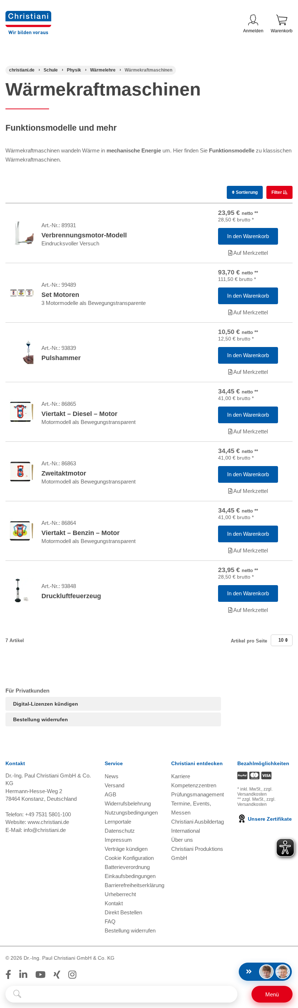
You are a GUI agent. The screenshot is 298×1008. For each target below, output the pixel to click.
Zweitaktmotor (63, 473)
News (111, 776)
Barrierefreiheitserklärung (134, 885)
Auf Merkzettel (250, 253)
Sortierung (246, 192)
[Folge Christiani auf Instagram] (72, 975)
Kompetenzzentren (193, 785)
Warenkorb (282, 30)
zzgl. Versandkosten (255, 792)
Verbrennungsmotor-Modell (84, 235)
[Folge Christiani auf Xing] (56, 975)
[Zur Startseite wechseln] (28, 15)
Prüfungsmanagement (197, 794)
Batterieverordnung (127, 867)
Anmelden (253, 30)
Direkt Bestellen (123, 912)
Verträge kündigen (126, 849)
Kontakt (114, 903)
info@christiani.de (45, 830)
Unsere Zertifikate (269, 819)
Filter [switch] (277, 192)
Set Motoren (60, 294)
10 (281, 640)
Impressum (118, 840)
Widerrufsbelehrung (128, 803)
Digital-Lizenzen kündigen (45, 704)
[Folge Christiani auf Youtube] (40, 975)
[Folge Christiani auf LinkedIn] (23, 975)
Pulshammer (61, 358)
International (185, 831)
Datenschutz (120, 831)
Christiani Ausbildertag (197, 822)
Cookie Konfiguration (129, 858)
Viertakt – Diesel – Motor (79, 413)
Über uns (182, 840)
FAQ (110, 921)
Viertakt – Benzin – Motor (80, 532)
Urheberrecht (120, 894)
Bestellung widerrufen (40, 719)
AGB (110, 794)
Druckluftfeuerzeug (71, 596)
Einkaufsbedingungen (130, 876)
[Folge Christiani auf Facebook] (8, 975)
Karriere (180, 776)
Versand (114, 785)
